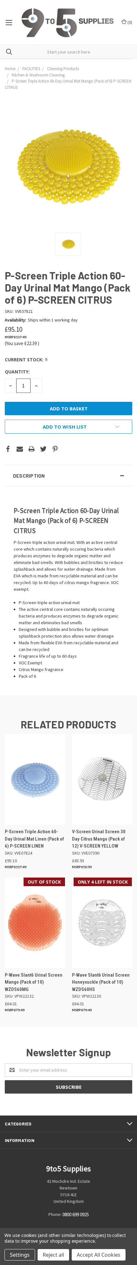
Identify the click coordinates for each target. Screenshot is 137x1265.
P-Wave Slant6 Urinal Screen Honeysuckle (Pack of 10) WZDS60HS (101, 982)
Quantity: (17, 372)
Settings (20, 1254)
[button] (68, 476)
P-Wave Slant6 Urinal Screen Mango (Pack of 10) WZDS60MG (33, 982)
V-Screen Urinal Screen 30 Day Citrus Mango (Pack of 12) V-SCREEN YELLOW (99, 839)
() (129, 22)
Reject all (53, 1254)
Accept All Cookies (98, 1254)
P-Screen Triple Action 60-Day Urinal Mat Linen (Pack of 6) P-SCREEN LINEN (34, 839)
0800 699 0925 (75, 1215)
